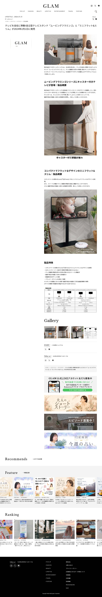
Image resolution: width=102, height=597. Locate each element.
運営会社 (68, 562)
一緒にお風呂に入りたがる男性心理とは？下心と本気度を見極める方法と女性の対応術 (31, 543)
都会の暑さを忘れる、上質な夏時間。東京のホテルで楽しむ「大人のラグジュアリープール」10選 (72, 501)
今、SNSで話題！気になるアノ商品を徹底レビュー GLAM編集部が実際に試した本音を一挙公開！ (31, 501)
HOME (6, 21)
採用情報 (68, 581)
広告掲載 (68, 578)
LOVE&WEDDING (32, 540)
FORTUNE (79, 11)
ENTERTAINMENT (59, 11)
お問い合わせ (69, 565)
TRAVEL (70, 11)
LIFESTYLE (48, 11)
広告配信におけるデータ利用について (75, 571)
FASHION (31, 11)
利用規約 (68, 575)
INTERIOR (19, 21)
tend (67, 588)
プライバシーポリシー (71, 568)
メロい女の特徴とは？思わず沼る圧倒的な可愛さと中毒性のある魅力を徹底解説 (51, 543)
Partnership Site (70, 584)
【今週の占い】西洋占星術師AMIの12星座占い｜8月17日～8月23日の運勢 (10, 500)
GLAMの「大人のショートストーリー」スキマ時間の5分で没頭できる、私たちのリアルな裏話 (51, 501)
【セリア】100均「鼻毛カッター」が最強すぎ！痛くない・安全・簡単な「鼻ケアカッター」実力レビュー (10, 543)
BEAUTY (39, 11)
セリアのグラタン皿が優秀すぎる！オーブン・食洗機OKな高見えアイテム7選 (72, 543)
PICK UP (22, 11)
